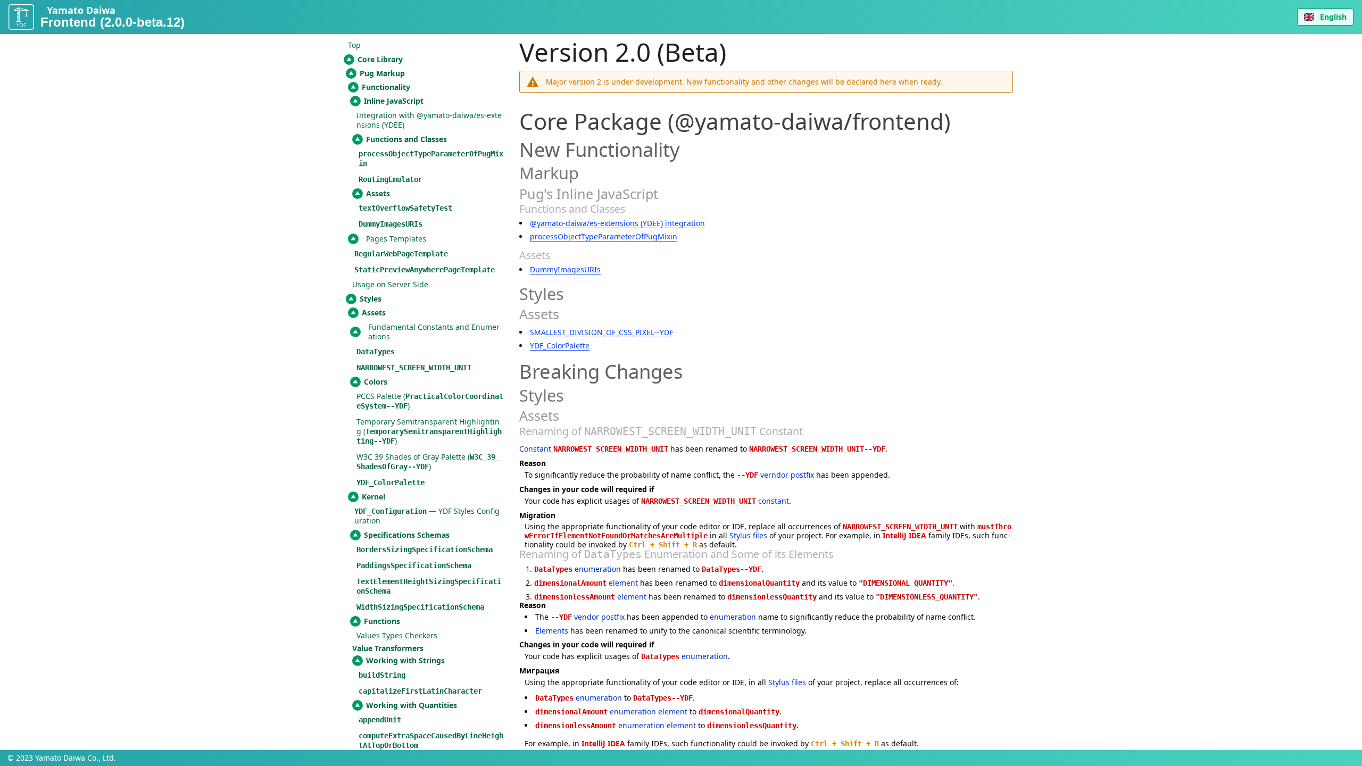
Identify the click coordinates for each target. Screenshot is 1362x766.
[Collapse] (349, 59)
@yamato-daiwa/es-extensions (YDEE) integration (617, 223)
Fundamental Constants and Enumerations (434, 332)
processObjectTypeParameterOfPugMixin (603, 236)
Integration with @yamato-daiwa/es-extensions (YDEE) (429, 120)
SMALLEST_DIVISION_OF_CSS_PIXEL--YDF (601, 332)
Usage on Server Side (390, 284)
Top (354, 45)
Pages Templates (396, 239)
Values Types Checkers (396, 635)
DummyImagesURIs (565, 269)
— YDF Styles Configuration (427, 516)
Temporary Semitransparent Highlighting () (429, 431)
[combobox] (1325, 17)
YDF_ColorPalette (559, 345)
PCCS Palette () (429, 401)
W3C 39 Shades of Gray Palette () (428, 461)
